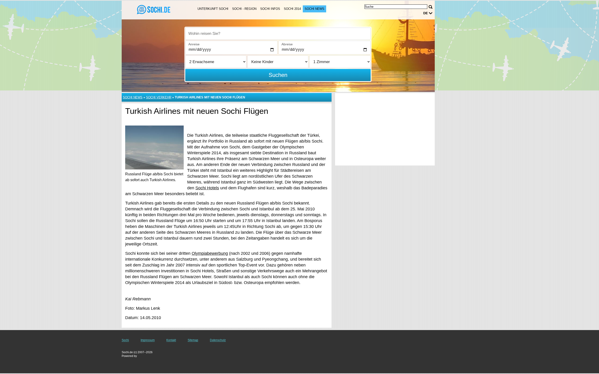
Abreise (287, 44)
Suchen (278, 75)
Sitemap (193, 340)
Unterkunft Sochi (212, 9)
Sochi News (314, 9)
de (425, 13)
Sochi (125, 340)
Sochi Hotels (207, 188)
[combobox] (278, 33)
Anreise (194, 44)
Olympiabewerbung (210, 253)
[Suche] (430, 7)
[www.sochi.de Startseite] (154, 10)
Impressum (148, 340)
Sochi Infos (270, 9)
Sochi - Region (244, 9)
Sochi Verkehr (158, 97)
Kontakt (171, 340)
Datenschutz (218, 340)
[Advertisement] (385, 129)
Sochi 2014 (292, 9)
